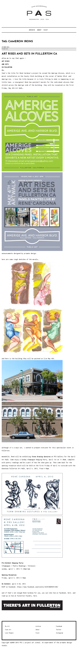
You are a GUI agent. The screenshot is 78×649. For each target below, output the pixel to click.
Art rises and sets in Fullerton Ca (29, 53)
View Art (8, 629)
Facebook (59, 626)
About (39, 30)
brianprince (5, 48)
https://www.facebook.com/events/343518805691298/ (37, 587)
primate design (30, 253)
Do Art (7, 626)
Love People (9, 633)
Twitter (58, 629)
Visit (45, 30)
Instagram (59, 633)
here (69, 593)
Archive (32, 30)
